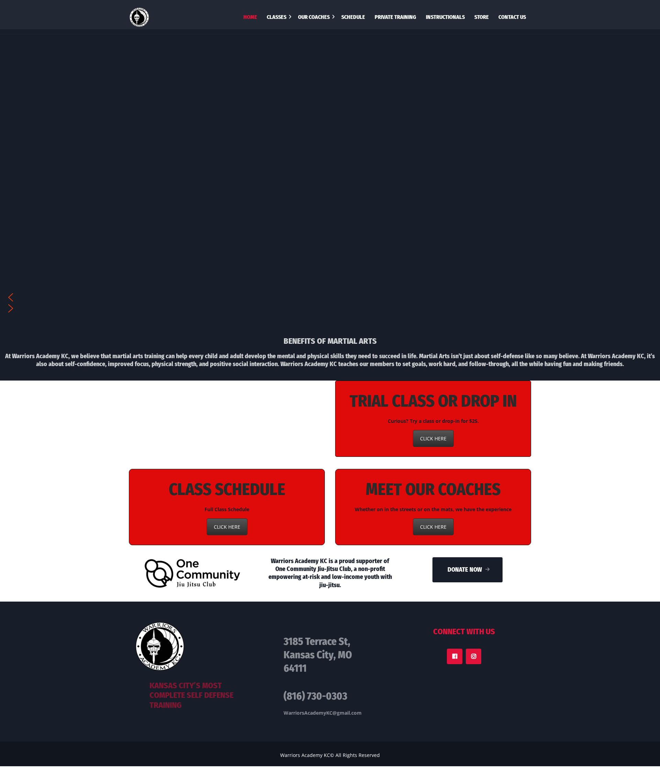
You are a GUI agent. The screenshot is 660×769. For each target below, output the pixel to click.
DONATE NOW (465, 569)
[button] (330, 297)
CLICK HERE (433, 438)
